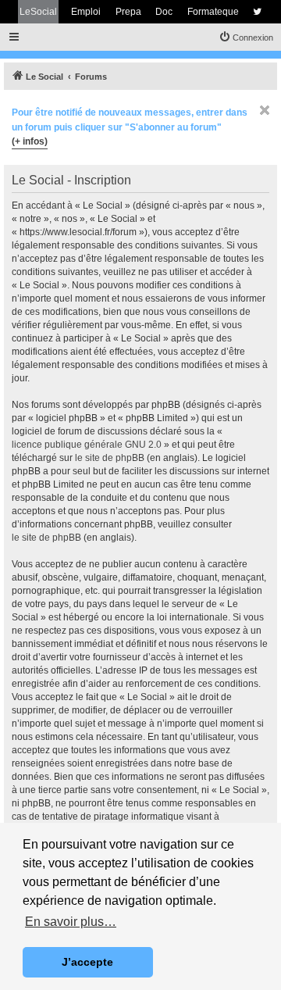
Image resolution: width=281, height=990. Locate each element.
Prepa (128, 11)
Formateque (213, 11)
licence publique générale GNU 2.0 (87, 444)
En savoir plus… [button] (70, 921)
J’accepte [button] (87, 962)
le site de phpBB (109, 457)
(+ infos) (30, 141)
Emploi (86, 11)
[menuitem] (246, 37)
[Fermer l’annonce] (264, 110)
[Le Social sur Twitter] (257, 11)
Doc (164, 11)
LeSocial (38, 11)
